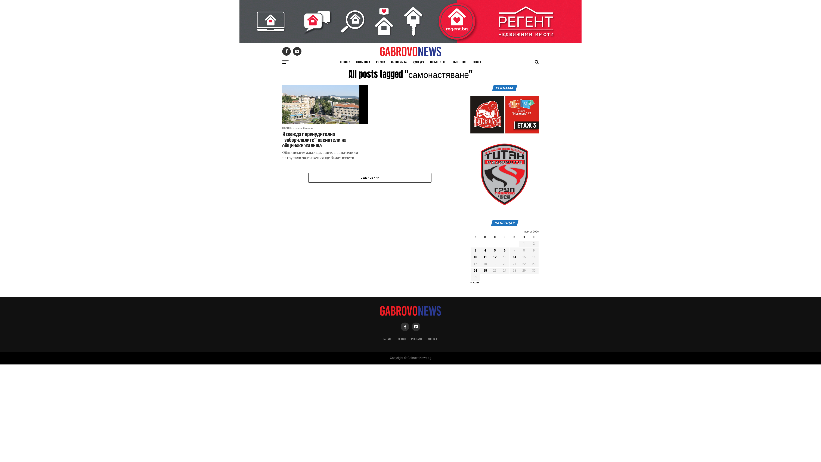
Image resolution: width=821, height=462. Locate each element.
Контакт (433, 339)
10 (475, 257)
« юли (474, 282)
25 (485, 270)
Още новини (369, 177)
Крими (380, 62)
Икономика (399, 62)
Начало (387, 339)
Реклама (416, 339)
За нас (401, 339)
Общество (459, 62)
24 (475, 270)
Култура (418, 62)
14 (514, 257)
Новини (345, 62)
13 (504, 257)
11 (485, 257)
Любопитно (438, 62)
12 (494, 257)
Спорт (477, 62)
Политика (363, 62)
